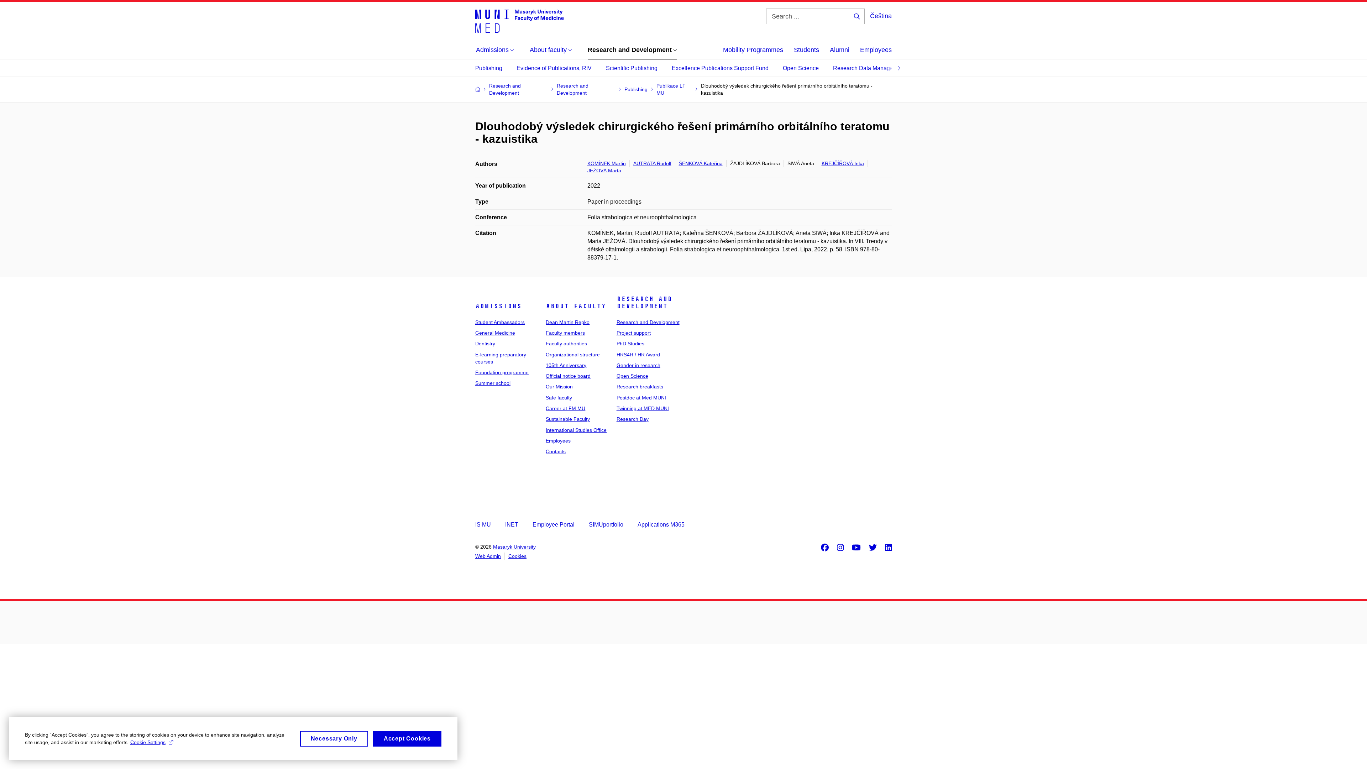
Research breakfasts (640, 386)
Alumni (839, 49)
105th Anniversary (566, 365)
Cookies (517, 556)
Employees (876, 49)
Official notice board (568, 376)
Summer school (492, 383)
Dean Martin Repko (568, 322)
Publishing (488, 68)
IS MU (483, 525)
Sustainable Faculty (568, 419)
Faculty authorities (566, 343)
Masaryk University (514, 547)
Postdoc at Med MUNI (641, 398)
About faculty (576, 306)
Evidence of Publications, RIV (554, 68)
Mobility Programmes (753, 49)
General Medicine (495, 333)
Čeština (881, 16)
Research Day (633, 419)
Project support (634, 333)
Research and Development (644, 302)
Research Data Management (869, 68)
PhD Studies (630, 343)
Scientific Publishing (632, 68)
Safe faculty (559, 398)
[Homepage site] (519, 21)
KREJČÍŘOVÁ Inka (843, 163)
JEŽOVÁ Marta (604, 170)
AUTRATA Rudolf (652, 163)
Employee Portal (554, 525)
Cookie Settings (148, 742)
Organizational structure (573, 354)
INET (511, 525)
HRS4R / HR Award (638, 354)
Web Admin (488, 556)
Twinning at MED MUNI (643, 408)
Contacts (556, 451)
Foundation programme (502, 372)
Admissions (498, 306)
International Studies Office (576, 430)
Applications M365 (661, 525)
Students (806, 49)
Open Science (801, 68)
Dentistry (485, 343)
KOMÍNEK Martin (606, 163)
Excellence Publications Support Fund (720, 68)
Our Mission (559, 386)
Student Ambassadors (500, 322)
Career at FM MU (565, 408)
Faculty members (565, 333)
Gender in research (638, 365)
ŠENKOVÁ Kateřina (701, 163)
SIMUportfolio (606, 525)
